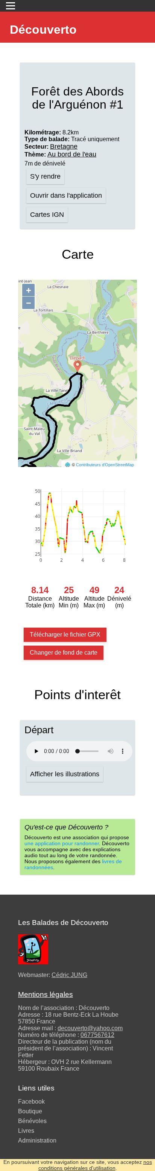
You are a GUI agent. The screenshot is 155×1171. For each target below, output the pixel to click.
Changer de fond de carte (63, 652)
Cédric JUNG (69, 975)
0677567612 (97, 1035)
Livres (26, 1131)
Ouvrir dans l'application (66, 195)
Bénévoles (32, 1121)
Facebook (31, 1101)
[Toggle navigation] (10, 6)
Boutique (30, 1111)
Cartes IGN (47, 214)
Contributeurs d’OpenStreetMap (105, 464)
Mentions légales (45, 994)
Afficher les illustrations (64, 774)
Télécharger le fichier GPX (65, 634)
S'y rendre (45, 176)
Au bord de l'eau (71, 154)
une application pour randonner (61, 843)
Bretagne (64, 146)
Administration (37, 1140)
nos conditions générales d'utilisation (95, 1165)
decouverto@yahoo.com (90, 1028)
